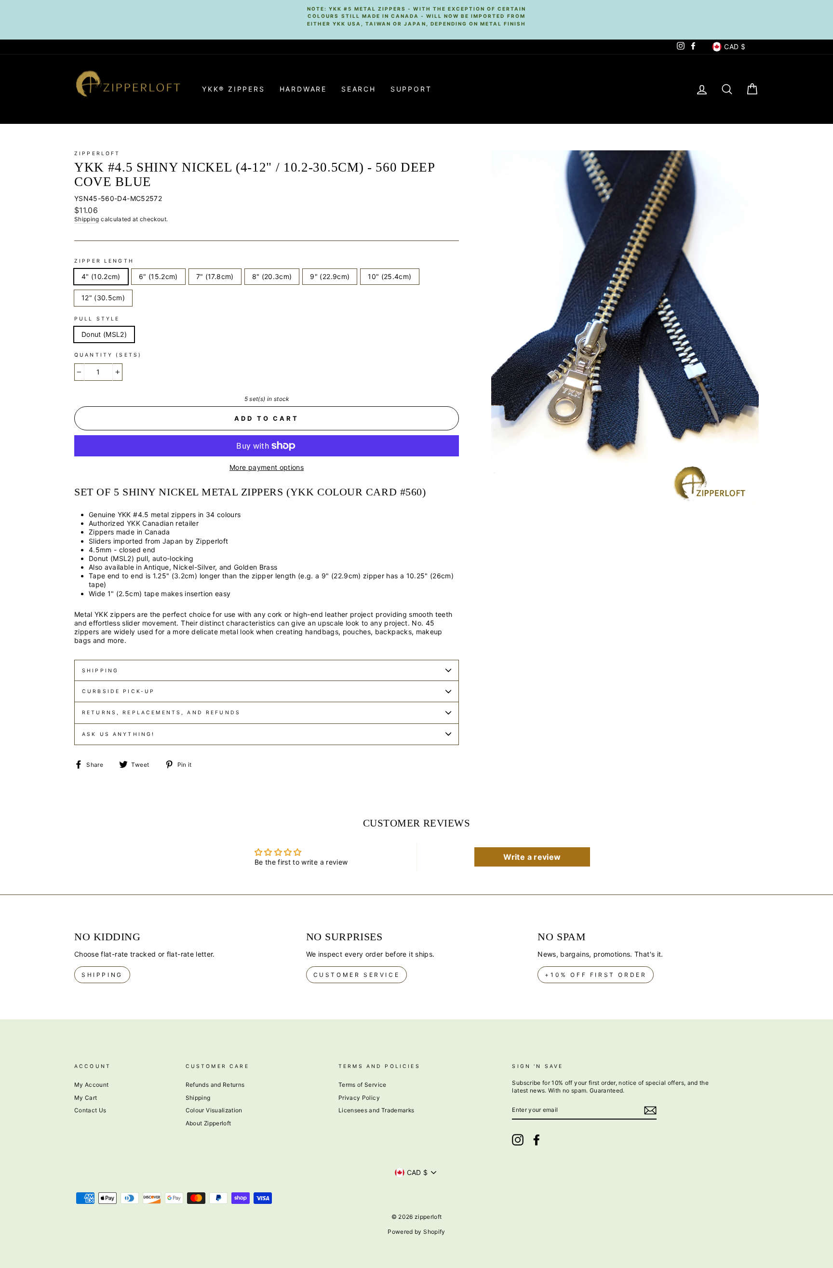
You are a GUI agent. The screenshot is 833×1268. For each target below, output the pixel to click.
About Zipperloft (208, 1123)
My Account (91, 1084)
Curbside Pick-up (118, 691)
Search (358, 89)
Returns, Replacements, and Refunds (161, 712)
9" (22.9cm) (329, 276)
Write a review (532, 857)
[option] (416, 16)
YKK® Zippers (233, 89)
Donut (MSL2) (104, 334)
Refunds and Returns (215, 1084)
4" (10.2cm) (101, 276)
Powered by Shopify (416, 1231)
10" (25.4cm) (389, 276)
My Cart (85, 1097)
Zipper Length (104, 261)
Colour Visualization (214, 1110)
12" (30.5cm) (103, 298)
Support (411, 89)
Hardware (303, 89)
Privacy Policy (359, 1097)
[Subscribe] (650, 1110)
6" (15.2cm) (158, 276)
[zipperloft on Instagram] (518, 1140)
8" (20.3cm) (272, 276)
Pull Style (97, 319)
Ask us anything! (118, 734)
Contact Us (90, 1110)
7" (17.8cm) (215, 276)
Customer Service (356, 974)
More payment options (266, 467)
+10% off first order (595, 974)
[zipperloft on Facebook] (536, 1140)
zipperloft (97, 153)
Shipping (86, 219)
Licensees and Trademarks (376, 1110)
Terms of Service (362, 1084)
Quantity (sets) (108, 355)
